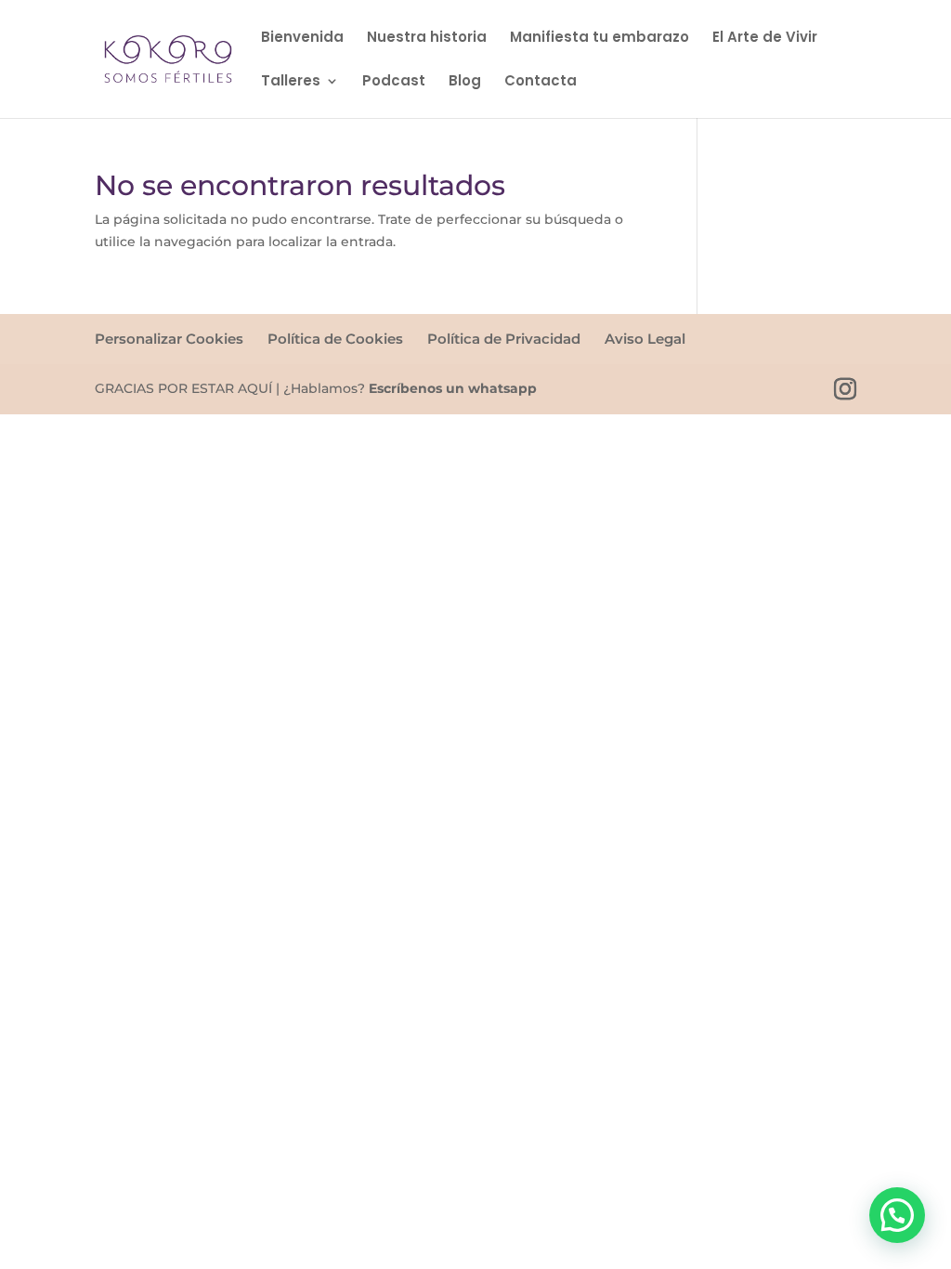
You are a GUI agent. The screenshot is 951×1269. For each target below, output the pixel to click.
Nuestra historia (427, 38)
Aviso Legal (645, 338)
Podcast (393, 82)
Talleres (290, 82)
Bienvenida (302, 38)
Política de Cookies (335, 338)
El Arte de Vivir (764, 38)
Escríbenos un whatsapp (453, 388)
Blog (465, 82)
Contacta (540, 82)
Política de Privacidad (503, 338)
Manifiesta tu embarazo (599, 38)
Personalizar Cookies (169, 338)
